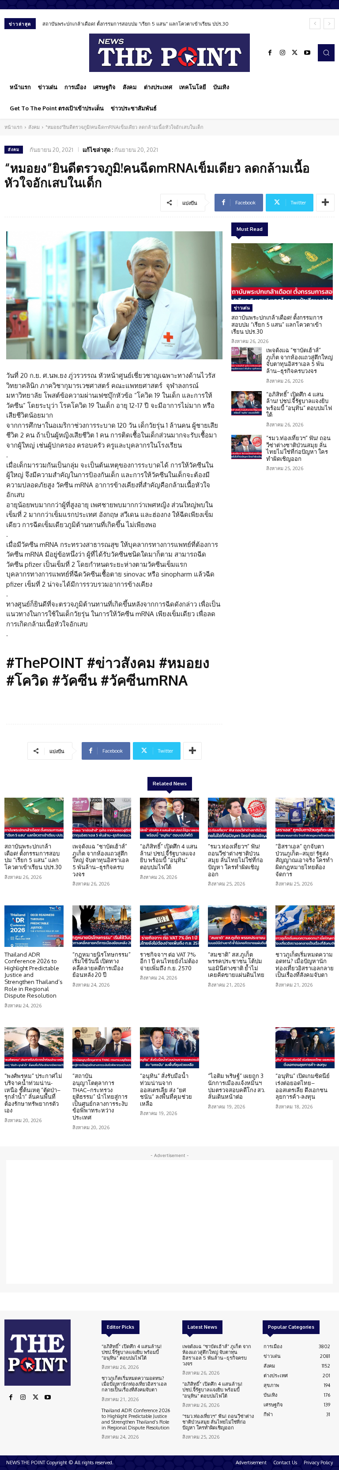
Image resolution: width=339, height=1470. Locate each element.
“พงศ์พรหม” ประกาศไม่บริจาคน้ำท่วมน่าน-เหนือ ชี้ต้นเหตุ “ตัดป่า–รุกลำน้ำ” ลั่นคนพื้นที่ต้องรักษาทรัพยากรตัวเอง (33, 1093)
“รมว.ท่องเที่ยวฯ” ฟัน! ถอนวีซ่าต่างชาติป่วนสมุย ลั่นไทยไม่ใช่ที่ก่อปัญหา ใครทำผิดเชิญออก (298, 448)
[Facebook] (270, 53)
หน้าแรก (13, 127)
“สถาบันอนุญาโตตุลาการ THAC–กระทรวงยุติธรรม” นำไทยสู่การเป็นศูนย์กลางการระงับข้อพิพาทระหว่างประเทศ (100, 1096)
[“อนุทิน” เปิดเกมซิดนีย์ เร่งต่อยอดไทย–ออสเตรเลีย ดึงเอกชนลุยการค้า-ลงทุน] (305, 1048)
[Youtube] (307, 53)
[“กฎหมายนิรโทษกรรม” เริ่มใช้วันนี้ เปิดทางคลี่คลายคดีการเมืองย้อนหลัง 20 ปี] (102, 926)
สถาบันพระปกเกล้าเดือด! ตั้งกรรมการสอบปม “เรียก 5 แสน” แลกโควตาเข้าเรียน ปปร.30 (135, 24)
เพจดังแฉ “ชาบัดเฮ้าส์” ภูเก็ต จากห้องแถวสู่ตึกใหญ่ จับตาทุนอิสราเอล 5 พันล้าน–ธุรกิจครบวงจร (299, 360)
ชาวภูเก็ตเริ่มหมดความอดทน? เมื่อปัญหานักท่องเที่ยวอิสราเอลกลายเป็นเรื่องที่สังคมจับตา (304, 965)
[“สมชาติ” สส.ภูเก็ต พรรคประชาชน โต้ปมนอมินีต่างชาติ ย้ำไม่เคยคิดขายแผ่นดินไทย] (237, 926)
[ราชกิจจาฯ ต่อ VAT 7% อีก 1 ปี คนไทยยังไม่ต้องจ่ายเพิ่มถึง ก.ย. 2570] (169, 926)
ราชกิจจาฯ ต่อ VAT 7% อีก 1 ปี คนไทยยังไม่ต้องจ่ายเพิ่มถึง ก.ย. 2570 (169, 961)
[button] (326, 52)
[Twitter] (295, 53)
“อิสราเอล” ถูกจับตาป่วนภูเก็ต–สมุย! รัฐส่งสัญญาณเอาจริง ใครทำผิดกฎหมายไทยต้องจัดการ (304, 860)
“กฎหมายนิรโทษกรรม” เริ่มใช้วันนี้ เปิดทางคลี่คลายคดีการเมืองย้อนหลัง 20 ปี (101, 965)
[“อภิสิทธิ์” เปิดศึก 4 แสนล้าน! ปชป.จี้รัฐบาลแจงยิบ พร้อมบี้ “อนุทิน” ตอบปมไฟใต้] (246, 403)
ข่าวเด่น (242, 308)
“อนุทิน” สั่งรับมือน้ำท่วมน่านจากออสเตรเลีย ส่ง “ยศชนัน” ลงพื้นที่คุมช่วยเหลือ (166, 1089)
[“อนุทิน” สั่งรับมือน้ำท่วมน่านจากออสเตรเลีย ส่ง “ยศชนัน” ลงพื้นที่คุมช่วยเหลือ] (169, 1048)
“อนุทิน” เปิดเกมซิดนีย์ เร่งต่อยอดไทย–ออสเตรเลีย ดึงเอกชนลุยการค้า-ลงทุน (302, 1086)
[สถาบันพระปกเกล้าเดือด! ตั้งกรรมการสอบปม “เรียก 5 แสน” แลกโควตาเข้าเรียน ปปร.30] (282, 271)
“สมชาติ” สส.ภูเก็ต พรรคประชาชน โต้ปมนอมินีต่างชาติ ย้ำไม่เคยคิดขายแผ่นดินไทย (236, 965)
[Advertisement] (169, 1222)
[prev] (314, 23)
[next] (329, 23)
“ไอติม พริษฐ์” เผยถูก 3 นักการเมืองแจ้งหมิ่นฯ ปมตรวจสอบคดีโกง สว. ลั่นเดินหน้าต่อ (236, 1086)
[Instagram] (282, 53)
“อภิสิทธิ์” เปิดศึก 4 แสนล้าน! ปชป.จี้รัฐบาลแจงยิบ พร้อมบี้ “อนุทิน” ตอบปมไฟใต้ (299, 404)
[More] (325, 202)
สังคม (34, 127)
